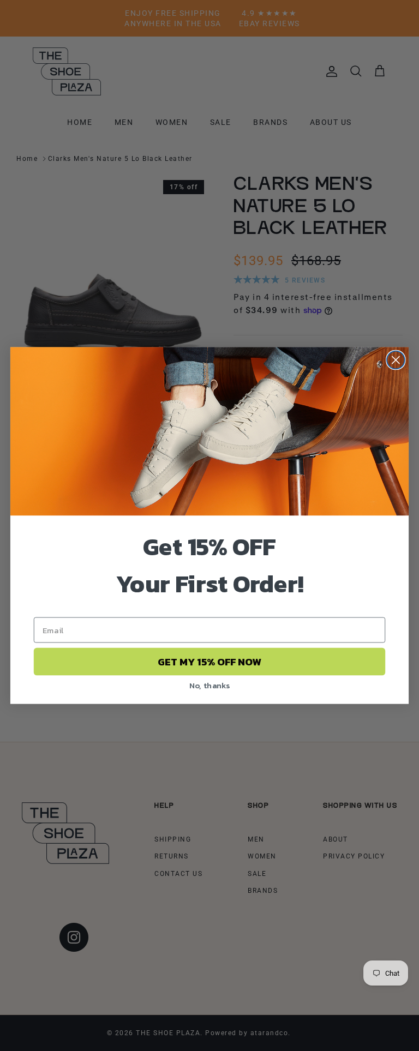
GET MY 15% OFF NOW (209, 661)
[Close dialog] (396, 360)
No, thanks (209, 685)
